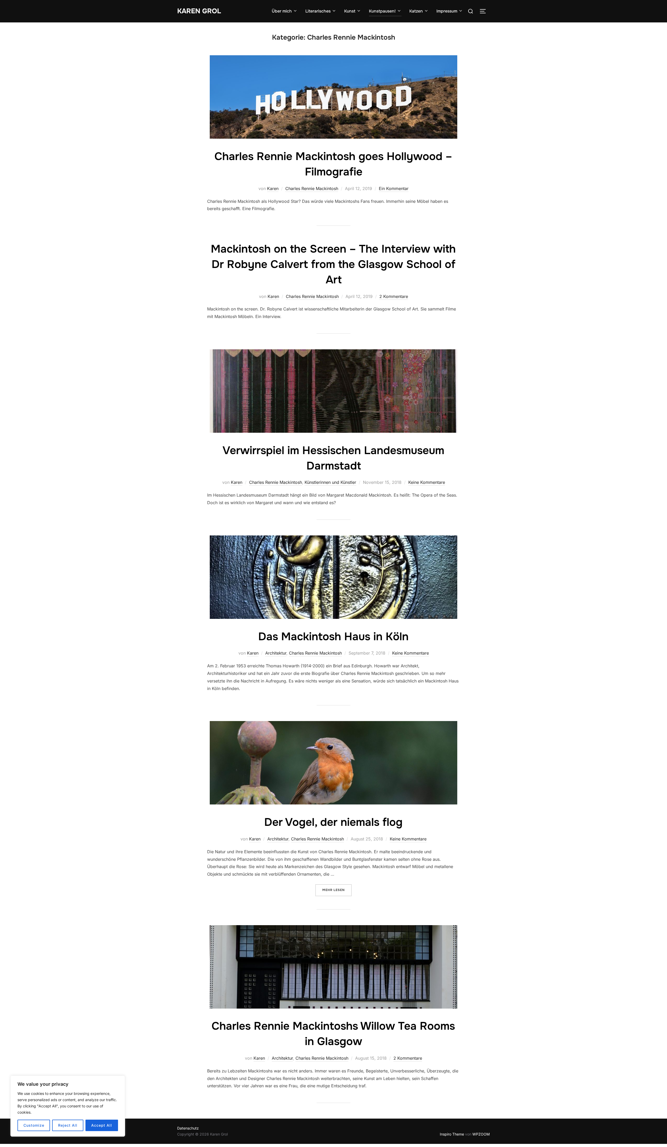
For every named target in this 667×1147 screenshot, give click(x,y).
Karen (273, 188)
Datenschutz (188, 1128)
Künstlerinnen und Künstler (330, 482)
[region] (67, 1106)
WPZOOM (481, 1134)
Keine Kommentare (426, 482)
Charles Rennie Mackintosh (311, 188)
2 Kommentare (393, 296)
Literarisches (318, 11)
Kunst (349, 11)
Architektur (275, 653)
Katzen (416, 11)
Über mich (282, 11)
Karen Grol (199, 11)
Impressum (446, 11)
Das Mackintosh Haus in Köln (333, 637)
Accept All (101, 1125)
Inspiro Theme (452, 1134)
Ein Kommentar (394, 188)
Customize (33, 1125)
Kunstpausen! (382, 11)
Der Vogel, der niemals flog (333, 822)
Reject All (67, 1125)
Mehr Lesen (337, 890)
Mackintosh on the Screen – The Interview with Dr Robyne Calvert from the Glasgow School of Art (333, 264)
